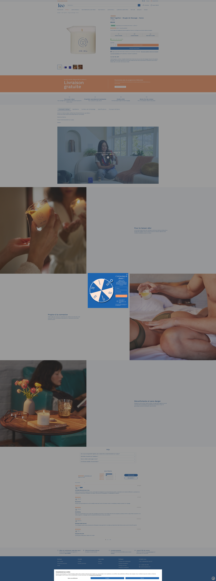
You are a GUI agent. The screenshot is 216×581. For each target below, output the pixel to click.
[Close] (127, 274)
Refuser (142, 578)
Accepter (107, 578)
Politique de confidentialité (95, 575)
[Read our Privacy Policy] (126, 304)
